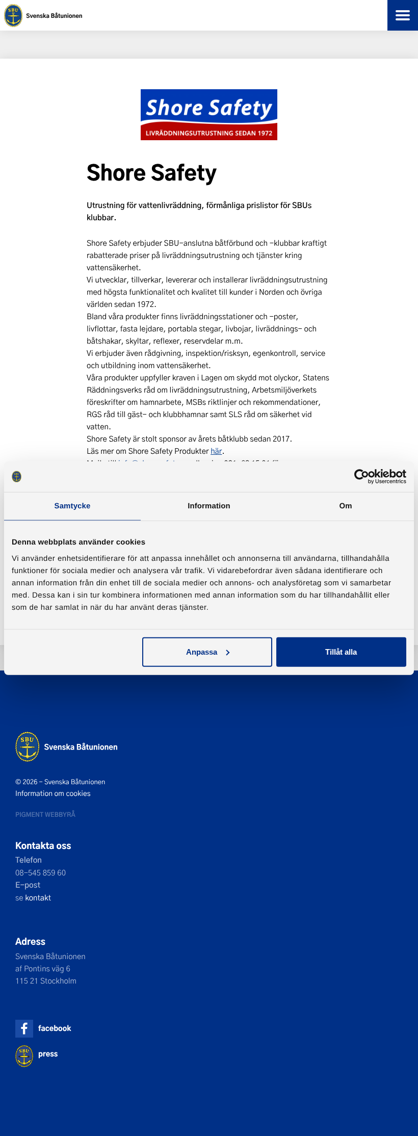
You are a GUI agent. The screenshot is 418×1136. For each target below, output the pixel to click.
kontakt (38, 897)
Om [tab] (345, 506)
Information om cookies (53, 793)
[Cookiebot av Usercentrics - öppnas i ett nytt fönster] (361, 476)
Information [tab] (209, 506)
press (48, 1053)
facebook (54, 1028)
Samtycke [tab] (73, 506)
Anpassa (201, 651)
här (216, 450)
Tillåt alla (341, 651)
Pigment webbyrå (45, 814)
